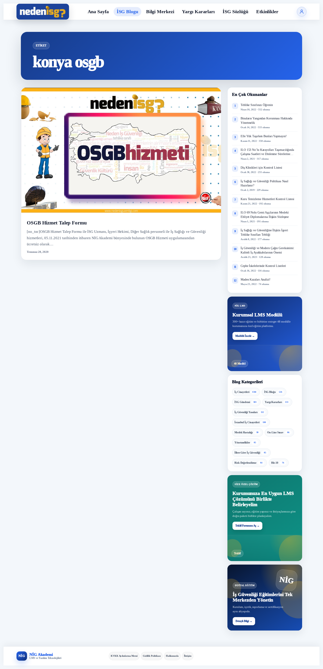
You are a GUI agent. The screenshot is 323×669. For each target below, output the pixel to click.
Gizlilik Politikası (152, 655)
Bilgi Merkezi (160, 11)
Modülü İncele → (245, 335)
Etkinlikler (267, 11)
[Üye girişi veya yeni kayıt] (302, 11)
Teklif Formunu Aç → (247, 525)
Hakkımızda (172, 655)
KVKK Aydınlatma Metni (124, 655)
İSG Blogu (127, 11)
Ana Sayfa (98, 11)
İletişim (187, 655)
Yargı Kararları (198, 11)
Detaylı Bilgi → (244, 621)
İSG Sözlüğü (235, 11)
